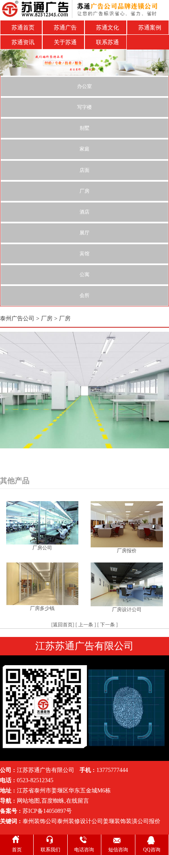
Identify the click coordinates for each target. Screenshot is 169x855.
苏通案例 (149, 28)
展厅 (84, 233)
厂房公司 (42, 548)
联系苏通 (107, 42)
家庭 (84, 149)
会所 (84, 295)
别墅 (84, 128)
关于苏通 (65, 42)
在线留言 (77, 801)
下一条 (107, 625)
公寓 (84, 274)
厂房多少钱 (42, 608)
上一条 (85, 625)
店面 (84, 170)
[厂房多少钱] (42, 583)
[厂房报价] (127, 524)
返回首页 (63, 625)
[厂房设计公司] (127, 584)
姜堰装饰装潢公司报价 (131, 821)
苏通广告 (65, 28)
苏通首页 (22, 28)
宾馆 (84, 253)
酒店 (84, 212)
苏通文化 (107, 28)
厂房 (84, 191)
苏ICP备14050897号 (47, 811)
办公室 (84, 86)
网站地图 (28, 801)
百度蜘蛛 (52, 801)
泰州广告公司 (17, 318)
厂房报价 (127, 551)
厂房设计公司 (127, 609)
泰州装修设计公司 (80, 821)
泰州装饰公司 (40, 821)
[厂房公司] (42, 522)
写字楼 (84, 107)
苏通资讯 (22, 42)
